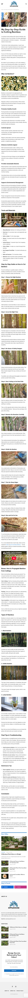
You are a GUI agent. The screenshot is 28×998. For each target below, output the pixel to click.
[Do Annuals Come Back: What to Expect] (4, 876)
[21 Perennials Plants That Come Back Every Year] (4, 869)
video (7, 544)
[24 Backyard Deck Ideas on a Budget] (14, 843)
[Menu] (2, 3)
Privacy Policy (11, 975)
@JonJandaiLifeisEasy (15, 544)
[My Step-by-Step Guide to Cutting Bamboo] (14, 26)
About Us (7, 990)
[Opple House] (14, 4)
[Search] (26, 3)
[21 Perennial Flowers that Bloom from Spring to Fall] (4, 863)
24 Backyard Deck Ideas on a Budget (11, 854)
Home (2, 9)
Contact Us (12, 990)
